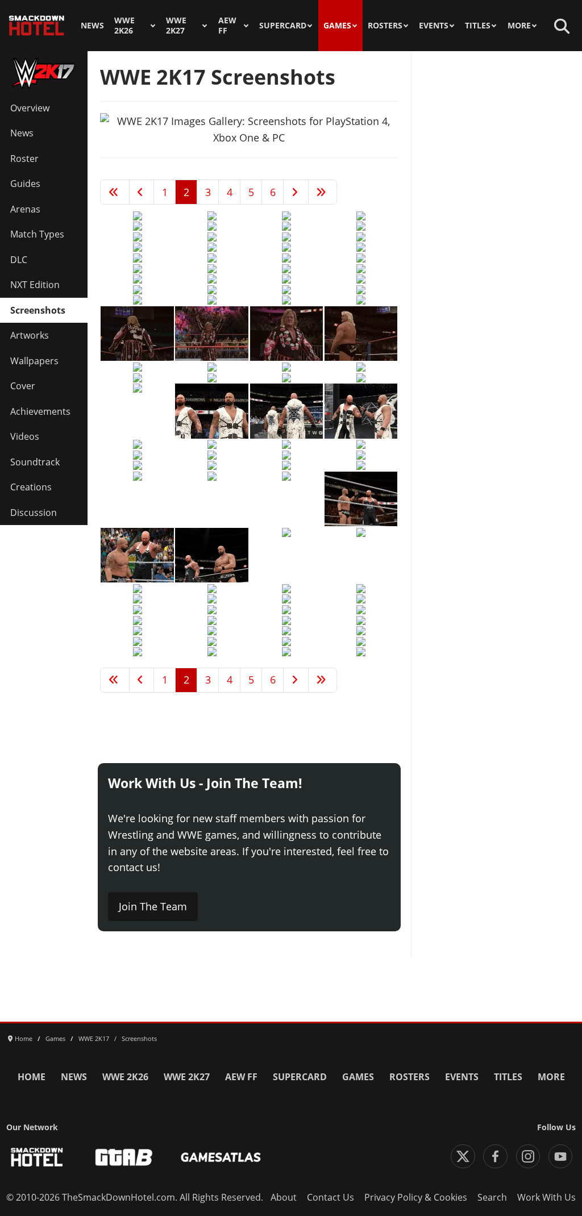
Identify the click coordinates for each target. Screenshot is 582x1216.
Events (433, 25)
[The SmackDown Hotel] (36, 25)
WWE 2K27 (176, 25)
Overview (29, 108)
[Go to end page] (323, 192)
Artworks (29, 335)
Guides (25, 183)
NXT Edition (35, 284)
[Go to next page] (296, 192)
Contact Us (330, 1197)
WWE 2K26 (124, 25)
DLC (18, 259)
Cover (22, 386)
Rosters (385, 25)
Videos (24, 436)
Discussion (33, 512)
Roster (24, 158)
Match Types (37, 234)
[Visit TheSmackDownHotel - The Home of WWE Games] (37, 1157)
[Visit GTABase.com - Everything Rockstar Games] (124, 1157)
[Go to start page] (115, 192)
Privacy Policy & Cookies (415, 1197)
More (519, 25)
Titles (477, 25)
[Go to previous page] (142, 192)
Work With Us (546, 1197)
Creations (31, 487)
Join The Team (153, 906)
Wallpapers (34, 361)
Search (492, 1197)
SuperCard (282, 25)
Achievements (40, 411)
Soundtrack (35, 462)
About (284, 1197)
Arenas (25, 209)
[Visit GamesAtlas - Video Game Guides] (220, 1157)
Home (31, 1077)
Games (337, 25)
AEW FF (227, 25)
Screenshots (37, 310)
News (92, 25)
